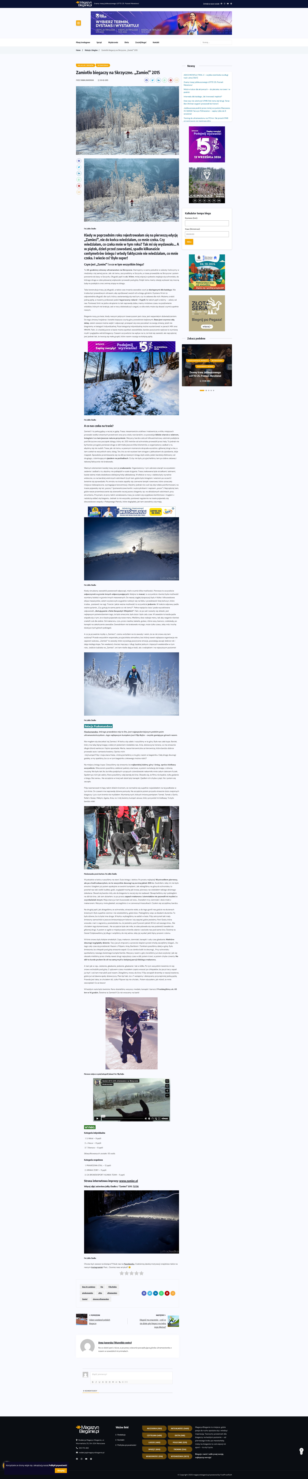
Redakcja (121, 1414)
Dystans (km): (191, 133)
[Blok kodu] (116, 1362)
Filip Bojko (113, 1267)
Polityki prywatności (58, 1465)
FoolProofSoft (226, 1455)
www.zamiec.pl (128, 1160)
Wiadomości (154, 1436)
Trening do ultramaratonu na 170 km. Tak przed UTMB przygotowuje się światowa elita (206, 99)
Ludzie (154, 1422)
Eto (102, 1267)
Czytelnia (154, 1415)
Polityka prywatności (126, 1425)
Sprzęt (99, 22)
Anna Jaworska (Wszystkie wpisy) (115, 1322)
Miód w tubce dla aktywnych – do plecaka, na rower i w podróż (207, 70)
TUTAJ (136, 1166)
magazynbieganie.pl (201, 1455)
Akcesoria (154, 1408)
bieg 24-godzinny (88, 1267)
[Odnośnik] (119, 1362)
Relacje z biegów (91, 30)
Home (78, 30)
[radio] (121, 1254)
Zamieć (84, 1279)
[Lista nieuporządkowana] (109, 1362)
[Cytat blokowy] (113, 1362)
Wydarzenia (113, 22)
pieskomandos (87, 1273)
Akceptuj (60, 1470)
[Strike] (103, 1362)
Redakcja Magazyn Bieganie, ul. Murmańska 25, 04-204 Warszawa (90, 1422)
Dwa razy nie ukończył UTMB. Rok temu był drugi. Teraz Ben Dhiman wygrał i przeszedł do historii (206, 82)
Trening (180, 1429)
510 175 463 (83, 1428)
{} (123, 1362)
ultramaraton (112, 1273)
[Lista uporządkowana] (106, 1362)
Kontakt (156, 22)
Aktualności (180, 1408)
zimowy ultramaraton (101, 1279)
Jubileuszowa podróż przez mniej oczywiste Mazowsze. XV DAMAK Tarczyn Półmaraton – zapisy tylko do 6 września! (207, 91)
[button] (200, 272)
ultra (100, 1273)
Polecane (180, 1422)
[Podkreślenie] (99, 1362)
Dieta (127, 22)
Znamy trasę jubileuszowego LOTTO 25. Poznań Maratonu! (203, 63)
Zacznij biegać (140, 22)
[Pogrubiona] (92, 1362)
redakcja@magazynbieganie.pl (91, 1432)
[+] (126, 1362)
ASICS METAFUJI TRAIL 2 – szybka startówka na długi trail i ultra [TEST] (206, 56)
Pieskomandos (91, 711)
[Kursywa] (96, 1362)
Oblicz (189, 156)
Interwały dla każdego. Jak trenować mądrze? (203, 76)
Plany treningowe (83, 22)
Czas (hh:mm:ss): (192, 143)
